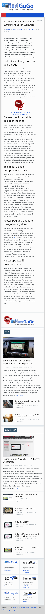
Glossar (7, 29)
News (7, 332)
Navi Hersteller (18, 29)
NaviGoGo (16, 607)
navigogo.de (7, 570)
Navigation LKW (10, 430)
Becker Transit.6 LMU (22, 522)
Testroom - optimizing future (10, 610)
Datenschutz (34, 607)
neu (15, 238)
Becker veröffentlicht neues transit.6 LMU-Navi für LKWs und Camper (27, 535)
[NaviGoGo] (17, 6)
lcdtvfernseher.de (8, 585)
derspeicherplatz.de (9, 601)
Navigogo (32, 29)
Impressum (25, 607)
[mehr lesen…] (20, 395)
